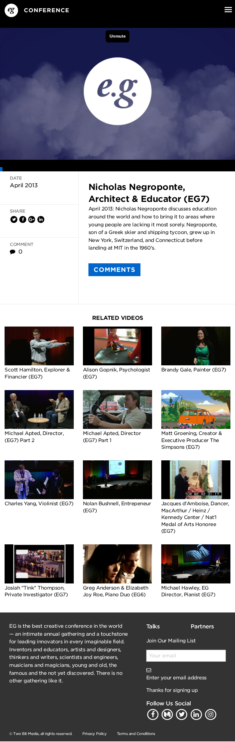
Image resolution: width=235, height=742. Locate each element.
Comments (114, 269)
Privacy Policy (94, 733)
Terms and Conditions (136, 733)
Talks (153, 626)
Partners (202, 626)
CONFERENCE (46, 10)
